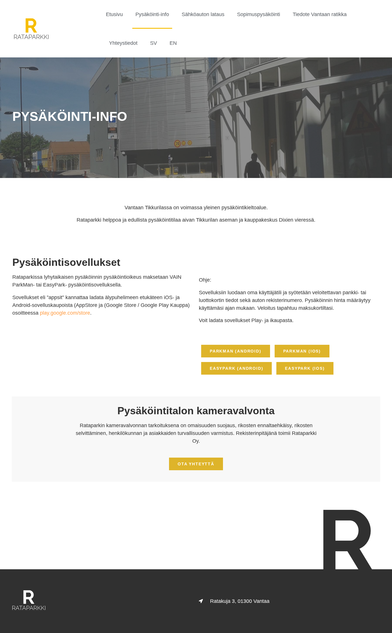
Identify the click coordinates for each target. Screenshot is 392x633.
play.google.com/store (65, 313)
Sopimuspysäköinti (258, 14)
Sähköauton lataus (203, 14)
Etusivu (114, 14)
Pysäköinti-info (152, 14)
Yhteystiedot (123, 43)
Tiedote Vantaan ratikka (320, 14)
